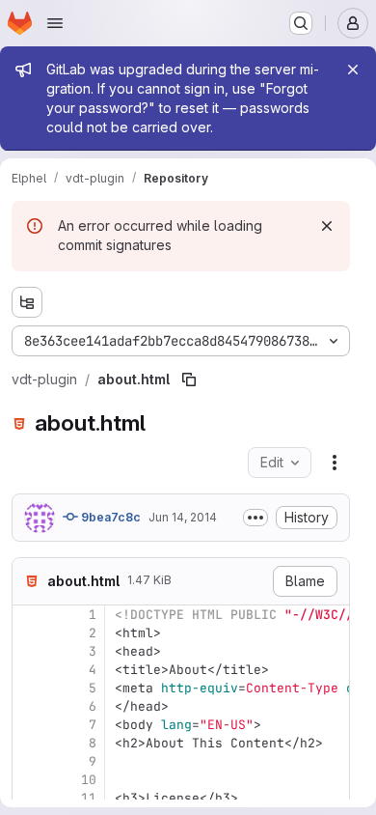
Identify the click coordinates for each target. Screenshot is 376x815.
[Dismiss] (326, 226)
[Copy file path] (189, 379)
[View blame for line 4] (29, 669)
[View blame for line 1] (29, 614)
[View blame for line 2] (29, 633)
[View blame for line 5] (29, 688)
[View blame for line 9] (29, 761)
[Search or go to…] (300, 23)
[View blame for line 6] (29, 706)
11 (88, 798)
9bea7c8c (109, 517)
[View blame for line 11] (29, 798)
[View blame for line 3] (29, 651)
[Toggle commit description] (255, 517)
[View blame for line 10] (29, 780)
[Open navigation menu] (55, 23)
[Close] (352, 69)
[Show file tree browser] (27, 302)
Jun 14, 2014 (182, 517)
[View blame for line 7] (29, 725)
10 (88, 780)
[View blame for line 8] (29, 743)
